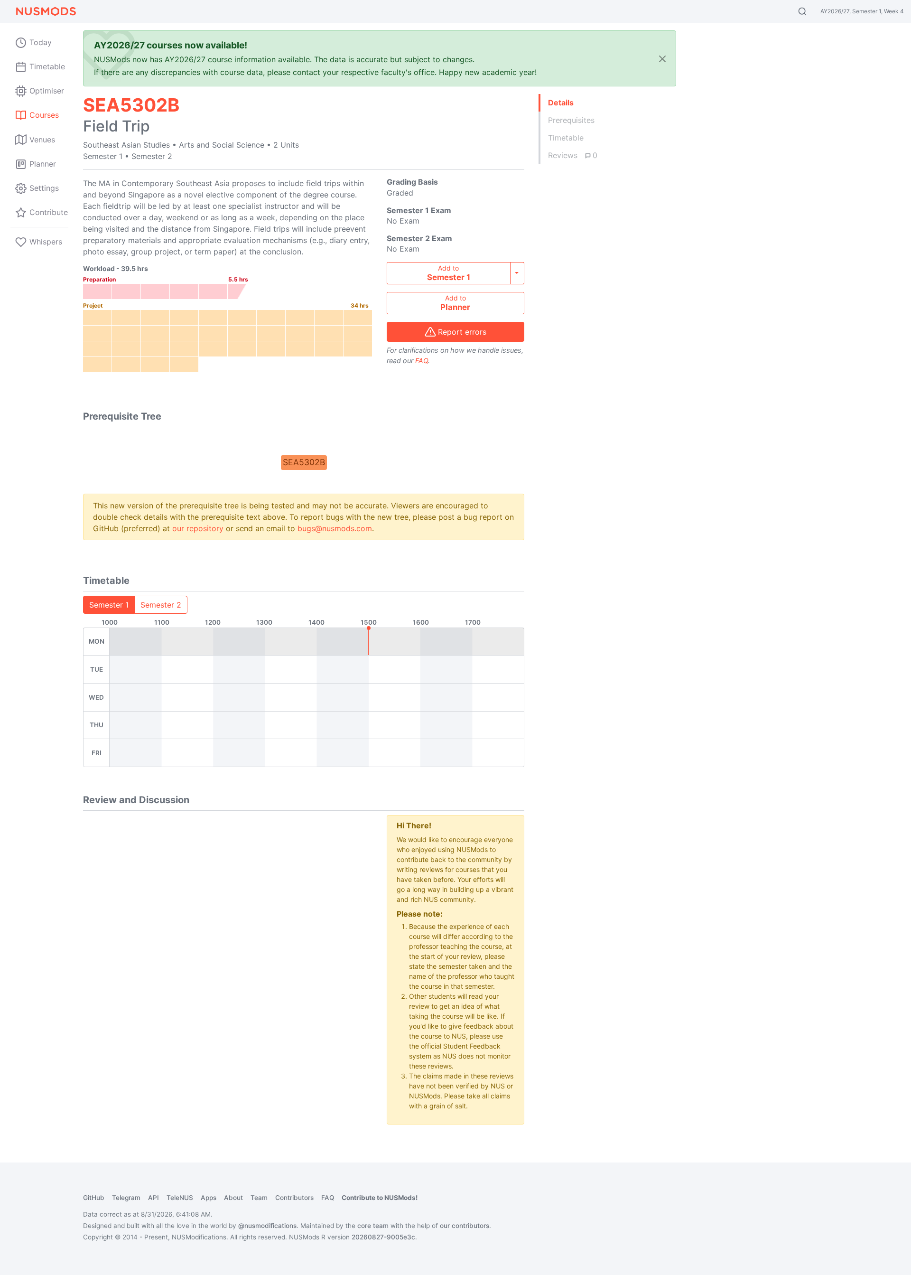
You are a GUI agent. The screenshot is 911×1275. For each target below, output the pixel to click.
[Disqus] (227, 933)
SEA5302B (304, 462)
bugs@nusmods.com (334, 528)
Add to (448, 273)
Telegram (126, 1197)
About (233, 1197)
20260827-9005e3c (383, 1237)
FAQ (421, 360)
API (153, 1197)
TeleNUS (180, 1197)
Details (561, 102)
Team (259, 1197)
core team (373, 1225)
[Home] (45, 11)
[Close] (662, 59)
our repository (197, 528)
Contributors (294, 1197)
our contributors (464, 1225)
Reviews (572, 155)
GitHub (93, 1197)
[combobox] (811, 11)
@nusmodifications (267, 1225)
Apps (208, 1197)
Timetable (566, 137)
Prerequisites (571, 120)
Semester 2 (160, 604)
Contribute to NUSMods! (380, 1197)
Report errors (462, 332)
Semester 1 (109, 604)
